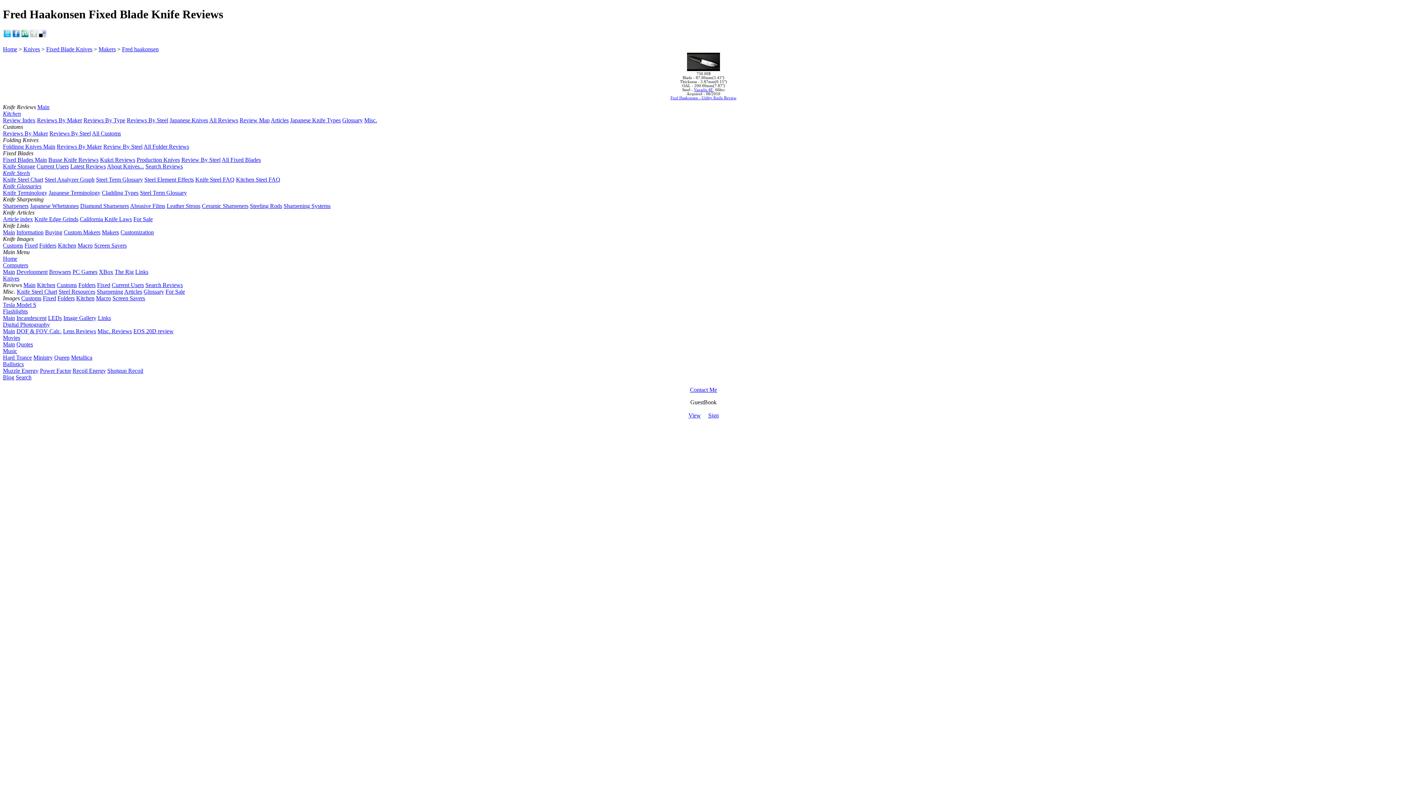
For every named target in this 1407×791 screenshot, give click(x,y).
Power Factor (55, 371)
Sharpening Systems (307, 206)
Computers (15, 265)
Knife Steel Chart (23, 180)
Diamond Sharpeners (104, 206)
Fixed (31, 245)
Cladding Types (120, 193)
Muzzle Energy (20, 371)
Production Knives (158, 160)
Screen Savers (110, 245)
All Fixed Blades (241, 160)
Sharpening (110, 292)
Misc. (370, 120)
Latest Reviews (88, 166)
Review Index (19, 120)
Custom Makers (82, 232)
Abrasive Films (147, 206)
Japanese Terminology (74, 193)
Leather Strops (183, 206)
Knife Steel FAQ (214, 180)
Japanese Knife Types (315, 120)
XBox (106, 272)
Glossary (352, 120)
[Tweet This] (7, 36)
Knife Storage (19, 166)
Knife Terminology (25, 193)
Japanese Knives (189, 120)
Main (43, 107)
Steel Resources (77, 292)
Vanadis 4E (703, 90)
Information (30, 232)
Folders (47, 245)
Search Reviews (164, 166)
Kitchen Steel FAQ (258, 180)
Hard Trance (17, 357)
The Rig (124, 272)
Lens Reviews (79, 331)
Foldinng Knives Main (29, 147)
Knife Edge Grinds (56, 219)
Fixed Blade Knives (69, 49)
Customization (137, 232)
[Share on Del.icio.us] (42, 36)
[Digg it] (33, 36)
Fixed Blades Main (25, 160)
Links (141, 272)
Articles (280, 120)
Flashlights (15, 311)
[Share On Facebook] (16, 36)
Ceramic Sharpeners (225, 206)
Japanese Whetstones (54, 206)
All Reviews (223, 120)
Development (32, 272)
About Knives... (125, 166)
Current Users (53, 166)
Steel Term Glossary (119, 180)
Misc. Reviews (114, 331)
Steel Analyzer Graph (70, 180)
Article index (18, 219)
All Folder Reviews (166, 147)
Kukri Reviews (117, 160)
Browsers (60, 272)
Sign (713, 415)
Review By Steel (123, 147)
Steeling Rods (266, 206)
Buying (53, 232)
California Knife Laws (106, 219)
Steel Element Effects (169, 180)
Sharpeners (16, 206)
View (694, 415)
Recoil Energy (89, 371)
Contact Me (703, 390)
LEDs (55, 318)
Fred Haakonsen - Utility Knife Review (703, 98)
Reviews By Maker (59, 120)
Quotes (24, 344)
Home (10, 49)
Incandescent (31, 318)
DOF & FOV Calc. (39, 331)
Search (24, 377)
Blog (8, 377)
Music (10, 351)
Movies (11, 338)
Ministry (43, 357)
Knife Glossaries (22, 186)
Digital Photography (26, 325)
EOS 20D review (153, 331)
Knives (31, 49)
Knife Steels (16, 173)
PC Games (85, 272)
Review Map (255, 120)
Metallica (81, 357)
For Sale (143, 219)
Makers (107, 49)
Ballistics (13, 364)
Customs (13, 245)
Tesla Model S (19, 305)
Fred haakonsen (140, 49)
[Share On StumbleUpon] (25, 36)
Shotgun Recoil (125, 371)
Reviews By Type (104, 120)
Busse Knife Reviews (73, 160)
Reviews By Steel (147, 120)
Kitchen (12, 114)
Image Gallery (79, 318)
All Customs (106, 133)
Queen (62, 357)
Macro (85, 245)
